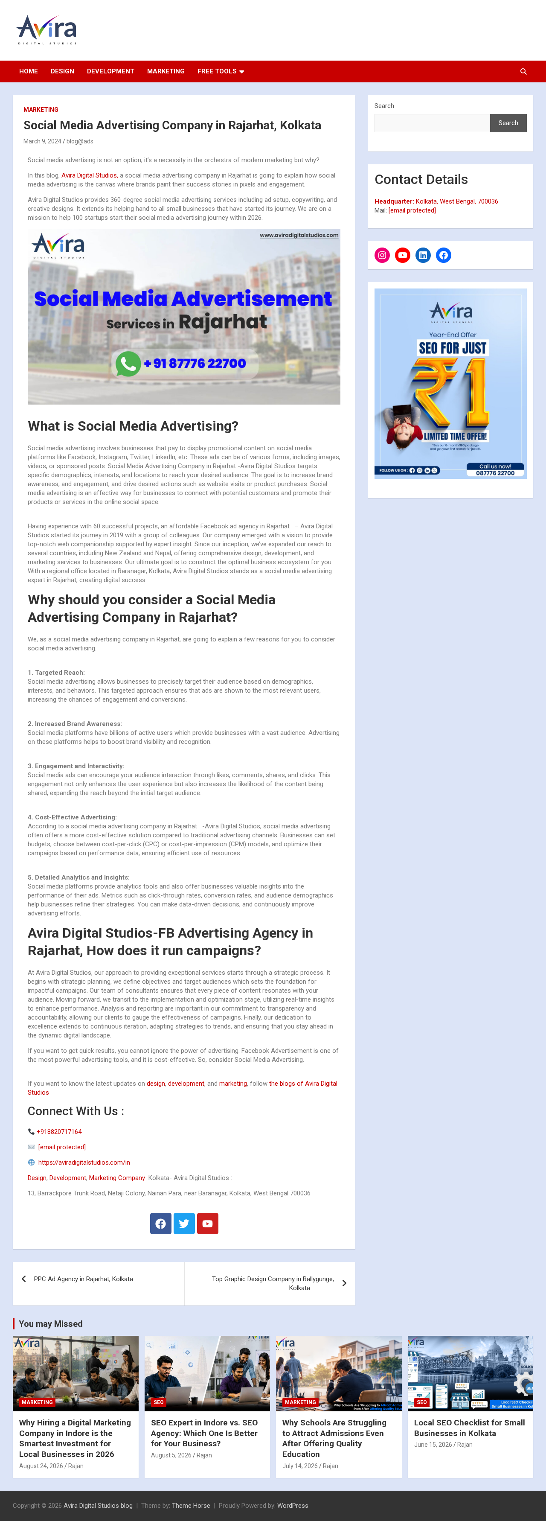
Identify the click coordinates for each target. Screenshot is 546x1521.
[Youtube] (207, 1223)
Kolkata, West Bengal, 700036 (436, 201)
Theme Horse (191, 1505)
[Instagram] (382, 255)
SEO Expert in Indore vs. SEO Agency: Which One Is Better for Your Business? (204, 1433)
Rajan (76, 1466)
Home (28, 71)
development (186, 1083)
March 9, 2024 (42, 141)
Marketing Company (117, 1178)
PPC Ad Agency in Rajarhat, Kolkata (88, 1279)
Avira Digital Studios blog (98, 1505)
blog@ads (80, 141)
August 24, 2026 (41, 1466)
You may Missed (51, 1324)
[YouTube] (402, 255)
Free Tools (217, 71)
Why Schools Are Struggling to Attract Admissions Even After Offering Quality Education (334, 1438)
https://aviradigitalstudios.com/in (82, 1162)
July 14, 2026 (300, 1466)
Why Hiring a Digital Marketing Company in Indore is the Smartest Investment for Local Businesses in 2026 (75, 1438)
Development (110, 71)
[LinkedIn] (423, 255)
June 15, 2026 (433, 1444)
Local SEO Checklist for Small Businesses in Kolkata (469, 1428)
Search (384, 106)
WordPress (292, 1505)
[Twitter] (184, 1223)
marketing (233, 1083)
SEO (159, 1402)
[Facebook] (160, 1223)
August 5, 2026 (171, 1455)
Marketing (166, 71)
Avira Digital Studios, (89, 175)
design (155, 1083)
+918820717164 (59, 1132)
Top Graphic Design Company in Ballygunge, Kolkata (273, 1283)
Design (62, 71)
